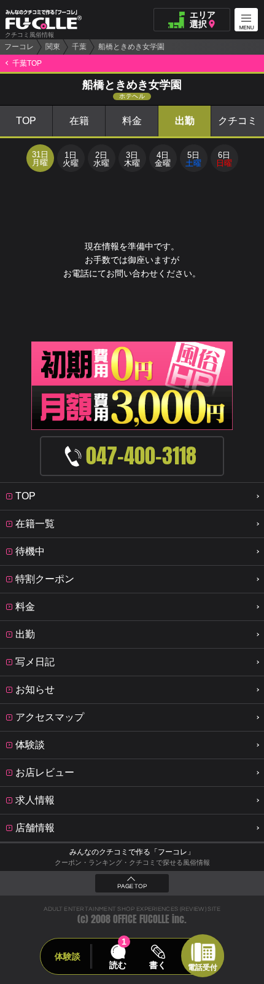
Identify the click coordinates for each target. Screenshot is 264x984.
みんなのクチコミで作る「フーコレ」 (132, 852)
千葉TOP (27, 63)
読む (117, 965)
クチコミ (237, 120)
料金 (132, 120)
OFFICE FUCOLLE (141, 919)
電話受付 (202, 967)
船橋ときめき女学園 (131, 46)
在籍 (79, 120)
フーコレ (19, 46)
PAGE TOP (132, 886)
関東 (52, 46)
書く (157, 965)
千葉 (79, 46)
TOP (26, 120)
